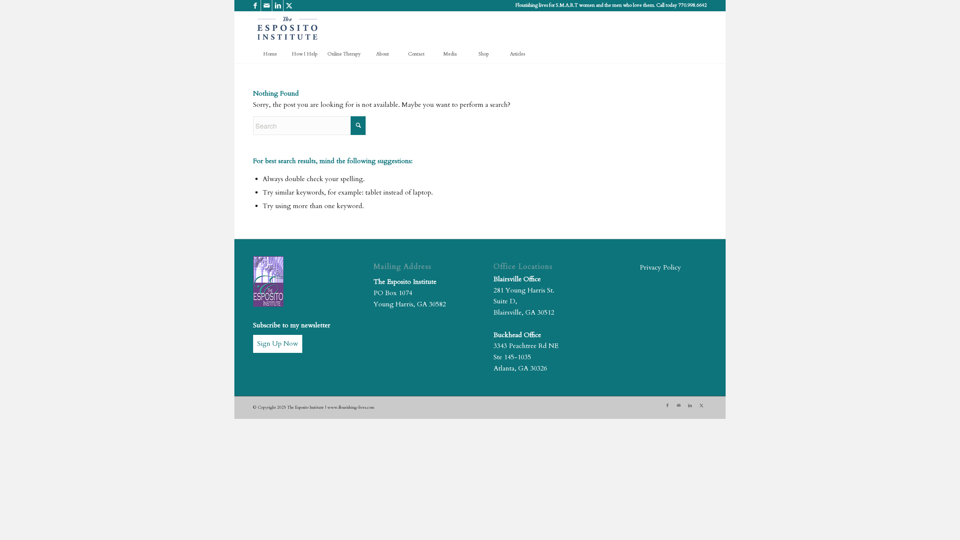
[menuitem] (270, 54)
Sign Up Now (277, 343)
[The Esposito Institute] (287, 28)
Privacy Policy (660, 267)
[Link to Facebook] (255, 5)
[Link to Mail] (266, 5)
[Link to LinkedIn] (277, 5)
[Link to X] (289, 5)
